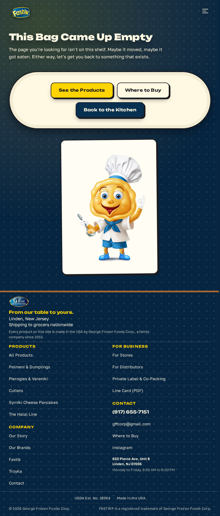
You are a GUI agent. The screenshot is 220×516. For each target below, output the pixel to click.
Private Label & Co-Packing (139, 378)
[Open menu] (205, 11)
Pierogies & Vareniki (28, 378)
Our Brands (20, 447)
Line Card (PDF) (127, 390)
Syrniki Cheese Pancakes (33, 402)
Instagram (130, 448)
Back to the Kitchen (110, 109)
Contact (16, 483)
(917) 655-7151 (130, 412)
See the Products (82, 90)
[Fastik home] (22, 13)
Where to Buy (143, 90)
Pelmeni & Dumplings (29, 366)
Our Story (18, 435)
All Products (21, 355)
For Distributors (127, 366)
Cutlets (16, 390)
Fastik (15, 459)
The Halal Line (23, 414)
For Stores (122, 355)
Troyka (15, 471)
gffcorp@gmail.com (131, 423)
